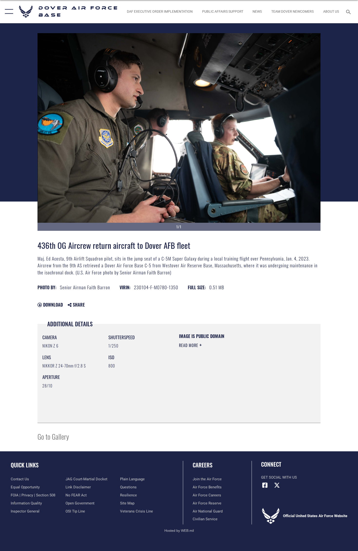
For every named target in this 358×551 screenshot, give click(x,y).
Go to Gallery (53, 436)
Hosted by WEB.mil (179, 530)
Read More (189, 345)
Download (52, 304)
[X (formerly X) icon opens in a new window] (277, 485)
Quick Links (24, 465)
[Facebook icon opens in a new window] (264, 485)
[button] (8, 11)
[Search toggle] (349, 11)
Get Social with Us (279, 477)
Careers (202, 465)
